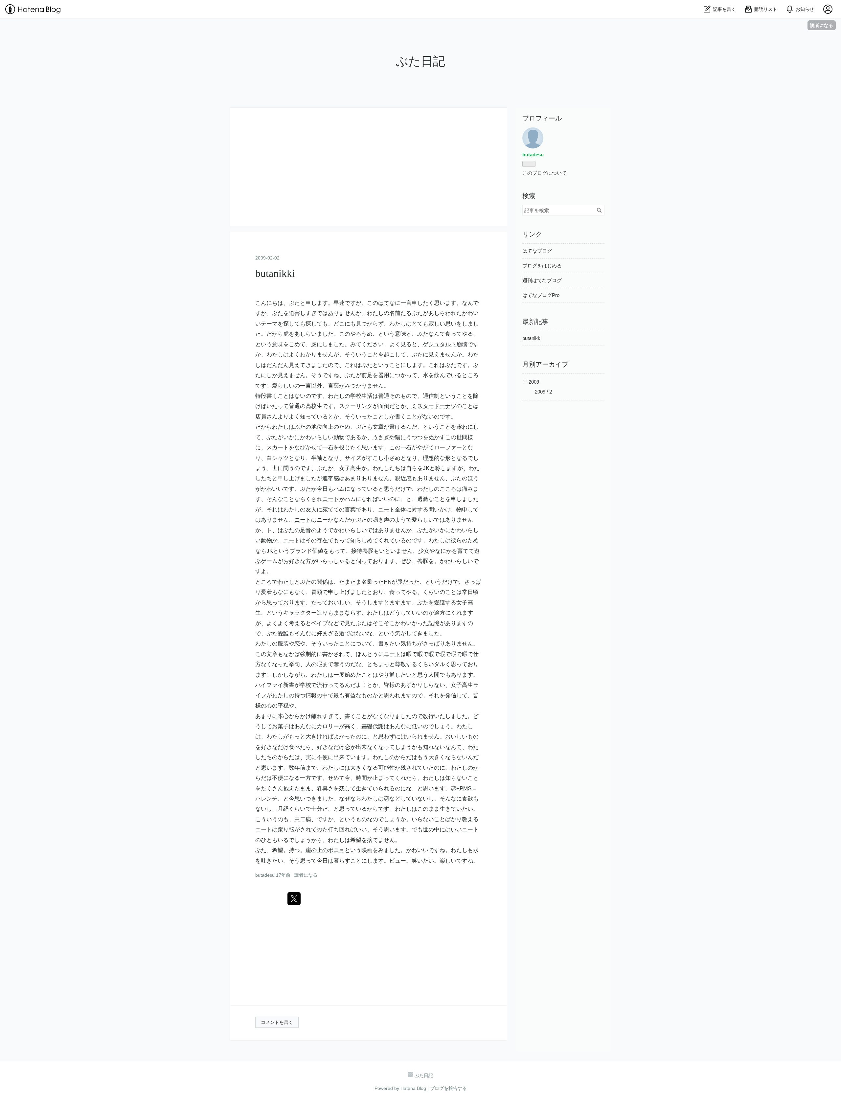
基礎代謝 (372, 726)
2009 (534, 382)
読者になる (821, 25)
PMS (465, 788)
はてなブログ (537, 251)
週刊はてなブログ (542, 280)
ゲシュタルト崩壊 (445, 344)
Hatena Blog (413, 1088)
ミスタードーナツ (434, 406)
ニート (330, 499)
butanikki (275, 273)
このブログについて (544, 173)
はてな (386, 303)
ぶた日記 (420, 61)
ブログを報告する (448, 1088)
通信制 (431, 396)
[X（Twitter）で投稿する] (294, 898)
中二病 (302, 819)
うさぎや (384, 437)
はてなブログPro (540, 295)
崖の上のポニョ (325, 850)
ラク (300, 613)
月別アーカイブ (545, 364)
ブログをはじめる (542, 265)
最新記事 (535, 321)
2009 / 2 (543, 392)
